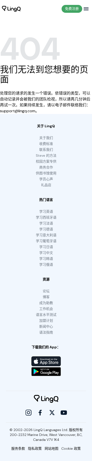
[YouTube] (64, 413)
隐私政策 (35, 448)
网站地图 (51, 448)
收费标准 (46, 143)
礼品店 (46, 185)
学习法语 (46, 223)
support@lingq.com (17, 110)
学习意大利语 (46, 235)
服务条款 (18, 448)
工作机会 (46, 309)
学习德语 (46, 229)
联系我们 (46, 149)
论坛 (46, 291)
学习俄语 (46, 264)
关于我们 (46, 138)
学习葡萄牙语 (46, 241)
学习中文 (46, 253)
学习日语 (46, 247)
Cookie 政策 (71, 448)
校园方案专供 (46, 161)
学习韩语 (46, 258)
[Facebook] (40, 413)
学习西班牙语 (46, 217)
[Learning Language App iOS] (46, 361)
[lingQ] (11, 9)
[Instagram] (28, 413)
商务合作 (46, 167)
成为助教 (46, 303)
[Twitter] (52, 413)
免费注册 (72, 8)
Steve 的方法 (46, 155)
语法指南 (46, 332)
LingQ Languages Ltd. (51, 430)
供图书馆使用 (46, 173)
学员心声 (46, 179)
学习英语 (46, 211)
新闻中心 (46, 326)
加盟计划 (46, 320)
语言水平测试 (46, 314)
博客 (46, 297)
